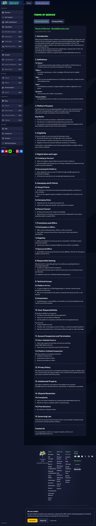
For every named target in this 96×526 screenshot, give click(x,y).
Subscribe (77, 469)
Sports (50, 464)
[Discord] (2, 151)
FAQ (66, 461)
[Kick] (10, 151)
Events (59, 488)
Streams (50, 483)
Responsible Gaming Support (61, 274)
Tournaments (52, 491)
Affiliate (59, 470)
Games (50, 488)
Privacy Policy (4, 155)
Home (29, 3)
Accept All (32, 520)
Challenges (51, 480)
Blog (58, 454)
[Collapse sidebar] (24, 4)
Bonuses (50, 454)
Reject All (43, 520)
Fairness (68, 464)
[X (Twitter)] (13, 151)
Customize (53, 520)
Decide (50, 461)
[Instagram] (17, 151)
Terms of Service (13, 155)
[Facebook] (21, 151)
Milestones (51, 485)
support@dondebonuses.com (72, 52)
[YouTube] (6, 151)
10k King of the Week (60, 479)
